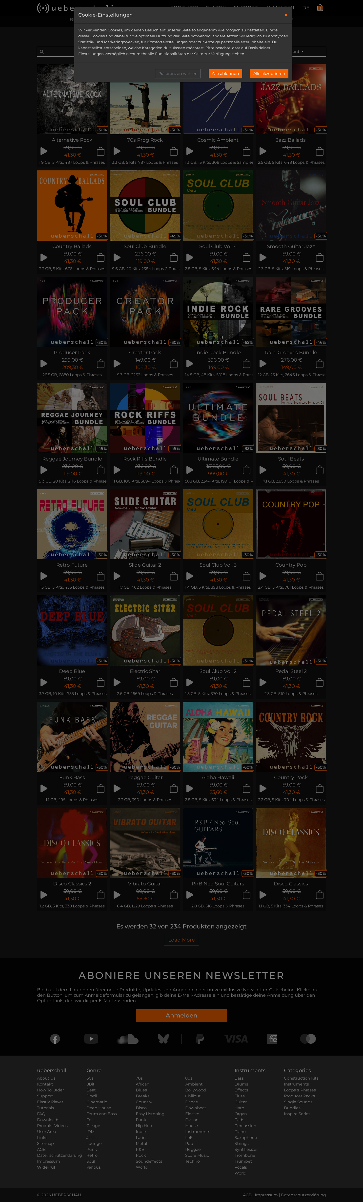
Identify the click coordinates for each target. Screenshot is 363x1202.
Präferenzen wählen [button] (178, 73)
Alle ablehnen (225, 73)
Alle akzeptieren (269, 73)
